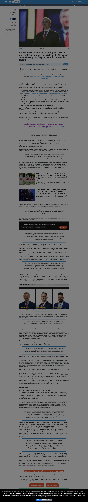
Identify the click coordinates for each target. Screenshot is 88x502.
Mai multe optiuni (47, 499)
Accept (38, 499)
